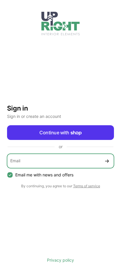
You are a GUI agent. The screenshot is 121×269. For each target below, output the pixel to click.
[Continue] (107, 161)
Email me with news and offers (44, 174)
